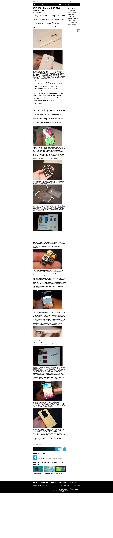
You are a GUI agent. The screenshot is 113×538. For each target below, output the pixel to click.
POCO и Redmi (61, 4)
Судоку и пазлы (71, 16)
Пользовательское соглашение (63, 490)
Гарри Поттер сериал (72, 24)
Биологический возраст (72, 12)
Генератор (49, 4)
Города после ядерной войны (73, 18)
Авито (35, 4)
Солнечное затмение (53, 482)
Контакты (74, 485)
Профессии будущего (72, 10)
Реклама (78, 485)
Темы (61, 485)
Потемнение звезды (72, 20)
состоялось (52, 238)
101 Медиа (76, 489)
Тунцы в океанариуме (63, 482)
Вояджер (44, 4)
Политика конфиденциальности (63, 489)
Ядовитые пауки (72, 482)
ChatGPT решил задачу (72, 22)
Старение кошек (44, 482)
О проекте (69, 485)
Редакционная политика (62, 488)
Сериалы (39, 4)
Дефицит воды (55, 4)
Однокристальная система (37, 444)
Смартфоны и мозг (36, 482)
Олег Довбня (35, 12)
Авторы (64, 485)
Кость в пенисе (71, 14)
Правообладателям (61, 491)
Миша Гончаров (75, 488)
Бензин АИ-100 (68, 4)
